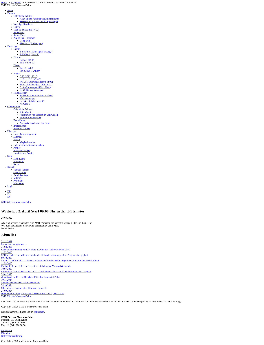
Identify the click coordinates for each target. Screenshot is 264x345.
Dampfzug (25, 40)
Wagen (16, 73)
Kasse (16, 164)
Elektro (16, 57)
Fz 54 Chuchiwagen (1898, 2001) (36, 84)
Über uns (11, 131)
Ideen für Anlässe (21, 128)
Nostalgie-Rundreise (23, 24)
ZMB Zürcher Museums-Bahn (16, 202)
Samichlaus (18, 32)
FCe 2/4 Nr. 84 (27, 60)
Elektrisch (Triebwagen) (31, 43)
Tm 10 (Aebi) (26, 68)
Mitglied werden (27, 142)
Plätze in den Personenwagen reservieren (39, 18)
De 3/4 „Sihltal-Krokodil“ (32, 101)
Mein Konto (19, 158)
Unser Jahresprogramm (24, 134)
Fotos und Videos (21, 150)
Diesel (16, 65)
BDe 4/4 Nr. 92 (27, 62)
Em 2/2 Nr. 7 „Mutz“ (30, 71)
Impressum (39, 312)
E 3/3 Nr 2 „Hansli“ (29, 54)
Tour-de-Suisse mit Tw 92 (25, 29)
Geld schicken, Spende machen (28, 145)
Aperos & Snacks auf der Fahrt (35, 123)
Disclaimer (6, 333)
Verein (16, 139)
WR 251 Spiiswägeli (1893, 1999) (36, 82)
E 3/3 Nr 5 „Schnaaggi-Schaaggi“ (36, 51)
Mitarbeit (17, 136)
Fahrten (11, 13)
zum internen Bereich (23, 153)
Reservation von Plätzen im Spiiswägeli (39, 21)
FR (8, 194)
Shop (9, 156)
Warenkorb (18, 161)
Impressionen (19, 125)
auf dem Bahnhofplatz (30, 117)
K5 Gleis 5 (25, 103)
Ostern (16, 27)
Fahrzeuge (12, 46)
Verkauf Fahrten (21, 169)
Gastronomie (13, 106)
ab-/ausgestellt (20, 93)
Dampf (16, 49)
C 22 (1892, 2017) (28, 76)
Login (10, 186)
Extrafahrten (19, 120)
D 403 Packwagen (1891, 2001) (35, 87)
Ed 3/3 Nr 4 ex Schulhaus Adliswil (36, 95)
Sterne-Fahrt (19, 35)
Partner (16, 147)
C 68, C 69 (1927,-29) (30, 79)
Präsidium (18, 180)
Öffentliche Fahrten (22, 16)
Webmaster (18, 183)
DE (9, 191)
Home (4, 2)
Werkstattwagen (27, 98)
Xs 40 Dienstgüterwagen (32, 90)
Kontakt (11, 167)
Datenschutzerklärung (11, 336)
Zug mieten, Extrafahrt (24, 38)
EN (9, 197)
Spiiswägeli (25, 112)
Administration (20, 175)
